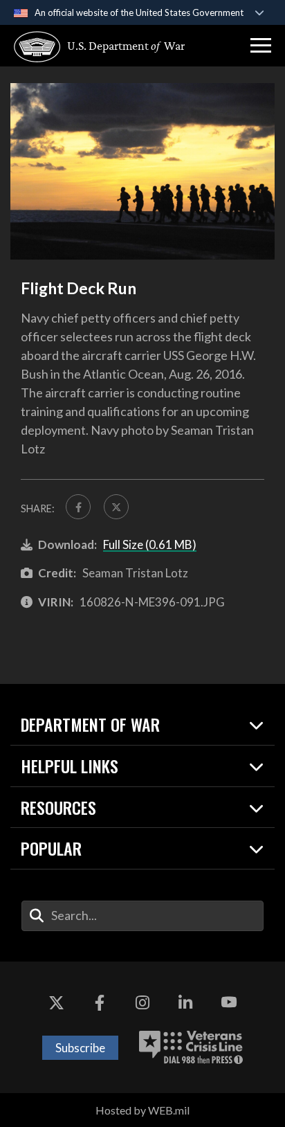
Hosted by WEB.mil (142, 1110)
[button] (260, 45)
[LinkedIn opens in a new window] (185, 1003)
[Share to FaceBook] (78, 506)
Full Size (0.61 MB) (149, 544)
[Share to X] (116, 506)
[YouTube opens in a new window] (229, 1003)
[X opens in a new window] (56, 1003)
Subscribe (80, 1047)
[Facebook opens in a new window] (99, 1003)
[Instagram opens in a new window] (142, 1003)
